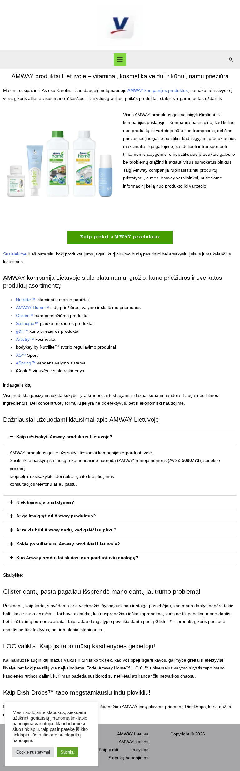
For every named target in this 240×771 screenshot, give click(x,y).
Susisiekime (15, 254)
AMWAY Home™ (32, 307)
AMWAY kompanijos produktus (158, 90)
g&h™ (22, 331)
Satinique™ (27, 323)
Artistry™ (25, 339)
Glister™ (24, 315)
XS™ (21, 355)
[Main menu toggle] (120, 59)
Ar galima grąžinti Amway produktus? (56, 516)
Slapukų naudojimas (128, 757)
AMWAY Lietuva (132, 734)
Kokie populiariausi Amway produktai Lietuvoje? (68, 544)
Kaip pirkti (108, 749)
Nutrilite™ (25, 299)
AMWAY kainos (133, 742)
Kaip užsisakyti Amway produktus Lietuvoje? (64, 437)
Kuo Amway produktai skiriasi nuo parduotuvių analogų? (77, 557)
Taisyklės (139, 749)
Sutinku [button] (67, 752)
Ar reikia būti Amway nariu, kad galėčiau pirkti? (66, 530)
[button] (231, 59)
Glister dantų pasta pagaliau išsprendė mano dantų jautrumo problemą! (102, 591)
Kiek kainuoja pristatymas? (45, 502)
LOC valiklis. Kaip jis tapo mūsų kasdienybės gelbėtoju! (79, 646)
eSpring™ (26, 363)
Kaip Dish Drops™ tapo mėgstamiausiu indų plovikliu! (77, 692)
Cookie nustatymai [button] (33, 752)
